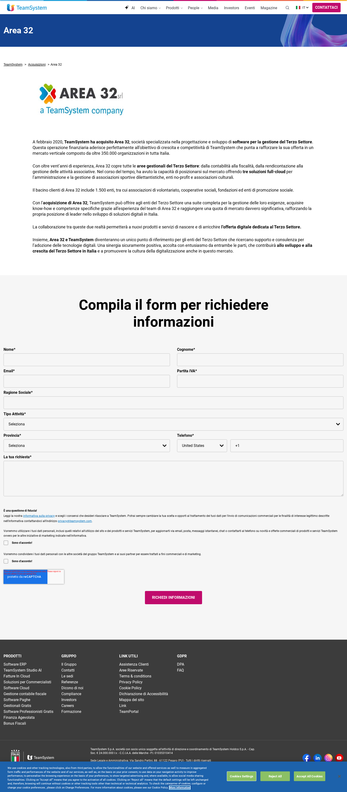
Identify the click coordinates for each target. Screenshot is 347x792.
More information (179, 787)
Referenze (69, 682)
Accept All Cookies (309, 776)
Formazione (71, 711)
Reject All (275, 776)
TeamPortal (129, 711)
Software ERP (15, 664)
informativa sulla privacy (39, 516)
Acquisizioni (37, 64)
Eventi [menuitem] (250, 8)
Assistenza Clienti (134, 664)
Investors (68, 700)
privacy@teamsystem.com (75, 521)
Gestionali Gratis (17, 705)
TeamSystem (13, 64)
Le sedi (67, 676)
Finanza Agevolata (19, 717)
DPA (180, 664)
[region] (173, 777)
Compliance (71, 694)
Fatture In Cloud (17, 676)
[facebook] (306, 758)
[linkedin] (317, 758)
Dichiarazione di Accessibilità (143, 694)
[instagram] (328, 758)
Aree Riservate (131, 670)
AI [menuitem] (133, 8)
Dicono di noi (72, 688)
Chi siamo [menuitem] (149, 8)
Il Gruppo (68, 664)
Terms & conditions (135, 676)
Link (122, 705)
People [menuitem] (194, 8)
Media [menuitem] (213, 8)
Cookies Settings (241, 776)
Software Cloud (16, 688)
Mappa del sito (131, 700)
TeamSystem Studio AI (23, 670)
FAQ (180, 670)
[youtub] (339, 758)
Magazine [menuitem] (269, 8)
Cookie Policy (130, 688)
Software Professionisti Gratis (28, 711)
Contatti (68, 670)
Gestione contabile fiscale (25, 694)
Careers (67, 705)
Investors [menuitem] (231, 8)
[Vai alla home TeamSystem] (26, 7)
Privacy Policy (131, 682)
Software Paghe (17, 700)
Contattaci (326, 7)
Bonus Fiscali (15, 723)
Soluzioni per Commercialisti (27, 682)
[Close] (339, 776)
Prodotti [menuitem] (173, 8)
